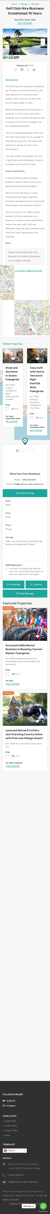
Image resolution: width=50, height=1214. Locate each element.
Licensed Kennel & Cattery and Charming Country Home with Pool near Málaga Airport (24, 734)
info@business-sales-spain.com (28, 484)
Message (9, 537)
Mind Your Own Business (25, 473)
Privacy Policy (11, 1131)
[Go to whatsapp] (43, 1206)
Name (8, 501)
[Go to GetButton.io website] (43, 1211)
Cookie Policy (11, 1126)
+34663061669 (29, 480)
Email (8, 513)
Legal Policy (10, 1121)
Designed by (15, 1204)
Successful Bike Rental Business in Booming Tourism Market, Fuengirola (24, 649)
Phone (8, 525)
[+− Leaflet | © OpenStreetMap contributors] (25, 302)
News (7, 1135)
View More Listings (25, 493)
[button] (25, 441)
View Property (25, 634)
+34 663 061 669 (15, 1175)
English (11, 1150)
